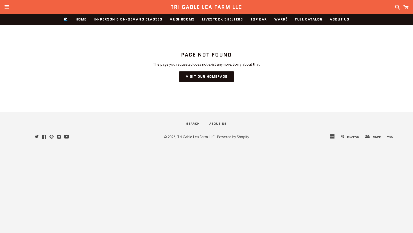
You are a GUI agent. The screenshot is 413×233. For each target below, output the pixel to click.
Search (193, 123)
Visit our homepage (206, 76)
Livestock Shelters (222, 19)
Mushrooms (182, 19)
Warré (281, 19)
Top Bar (258, 19)
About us (339, 19)
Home (81, 19)
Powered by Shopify (233, 136)
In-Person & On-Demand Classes (128, 19)
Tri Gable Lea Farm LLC (206, 7)
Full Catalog (308, 19)
